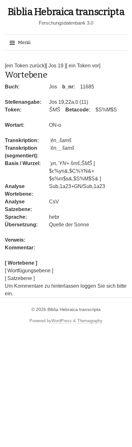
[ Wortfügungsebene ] (29, 270)
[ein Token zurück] (25, 65)
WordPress (61, 320)
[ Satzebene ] (20, 278)
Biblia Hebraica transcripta (66, 12)
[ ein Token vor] (83, 65)
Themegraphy (90, 320)
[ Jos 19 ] (56, 65)
